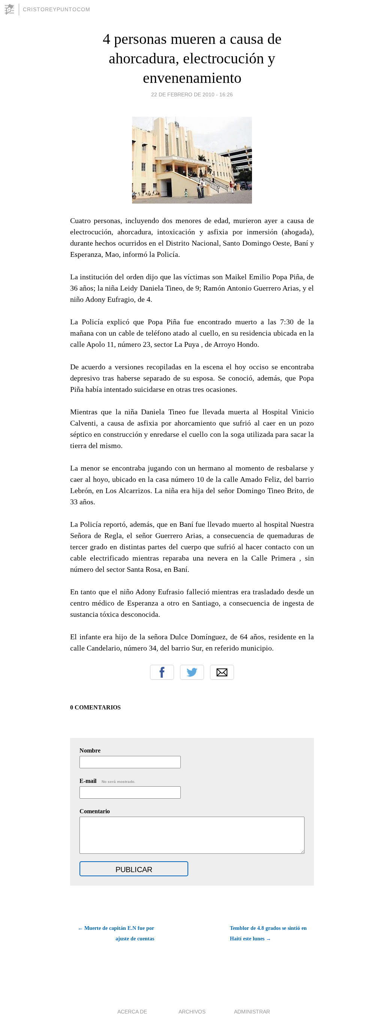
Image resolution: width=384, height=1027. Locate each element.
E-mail (107, 781)
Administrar (252, 1012)
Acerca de (132, 1012)
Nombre (90, 750)
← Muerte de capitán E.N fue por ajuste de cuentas (116, 933)
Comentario (95, 811)
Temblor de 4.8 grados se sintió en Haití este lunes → (268, 933)
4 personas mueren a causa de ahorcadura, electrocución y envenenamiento (192, 58)
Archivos (192, 1012)
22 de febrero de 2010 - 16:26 (192, 94)
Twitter (192, 672)
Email (222, 672)
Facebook (162, 672)
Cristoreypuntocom (56, 9)
